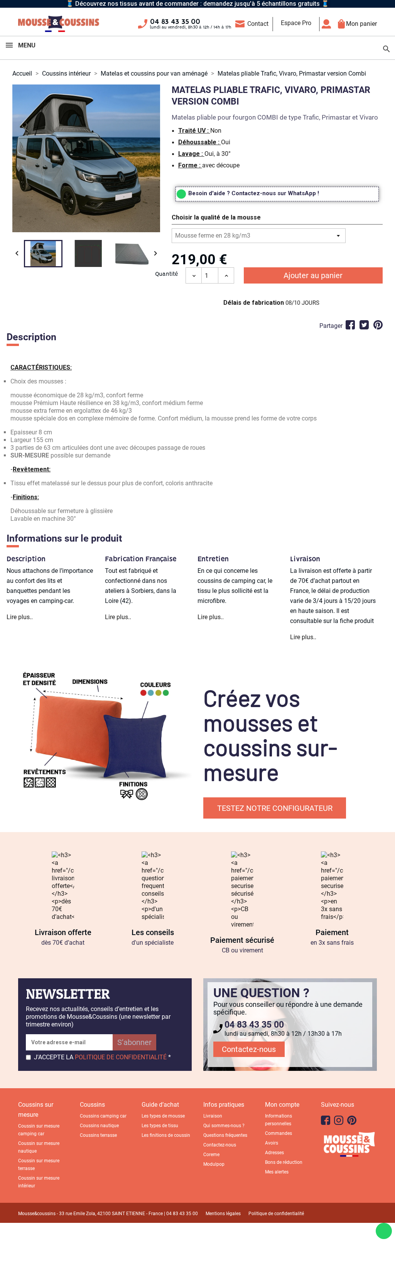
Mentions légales (223, 1213)
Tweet (364, 324)
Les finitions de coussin (166, 1135)
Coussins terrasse (98, 1135)
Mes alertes (277, 1172)
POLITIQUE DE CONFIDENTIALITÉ (121, 1057)
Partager (350, 324)
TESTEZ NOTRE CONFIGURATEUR (275, 808)
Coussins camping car (103, 1116)
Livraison (212, 1116)
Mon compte (282, 1104)
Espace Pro (296, 23)
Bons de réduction (283, 1162)
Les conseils (153, 932)
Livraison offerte (63, 932)
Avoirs (271, 1143)
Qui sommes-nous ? (224, 1125)
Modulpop (214, 1164)
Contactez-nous (249, 1049)
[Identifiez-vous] (328, 24)
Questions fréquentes (225, 1135)
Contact (257, 23)
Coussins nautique (99, 1125)
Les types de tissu (160, 1125)
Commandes (278, 1133)
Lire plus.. (20, 617)
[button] (277, 219)
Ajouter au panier (313, 275)
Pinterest (378, 324)
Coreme (211, 1154)
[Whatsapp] (384, 1231)
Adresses (274, 1152)
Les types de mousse (163, 1116)
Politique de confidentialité (276, 1213)
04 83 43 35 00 (175, 22)
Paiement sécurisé (242, 940)
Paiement (332, 932)
